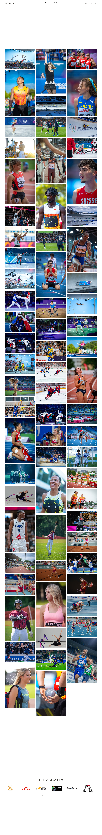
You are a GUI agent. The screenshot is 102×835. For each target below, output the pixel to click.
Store (86, 3)
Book (91, 3)
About (95, 3)
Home (6, 3)
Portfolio (11, 3)
